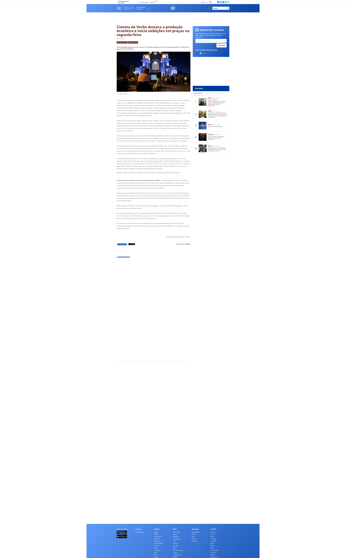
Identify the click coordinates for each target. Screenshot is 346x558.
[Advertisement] (173, 18)
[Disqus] (153, 283)
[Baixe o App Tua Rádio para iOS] (226, 2)
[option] (198, 93)
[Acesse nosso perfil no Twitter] (221, 2)
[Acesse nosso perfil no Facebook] (218, 2)
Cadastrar (221, 45)
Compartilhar (122, 244)
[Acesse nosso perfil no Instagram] (223, 2)
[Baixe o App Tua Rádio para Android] (228, 2)
